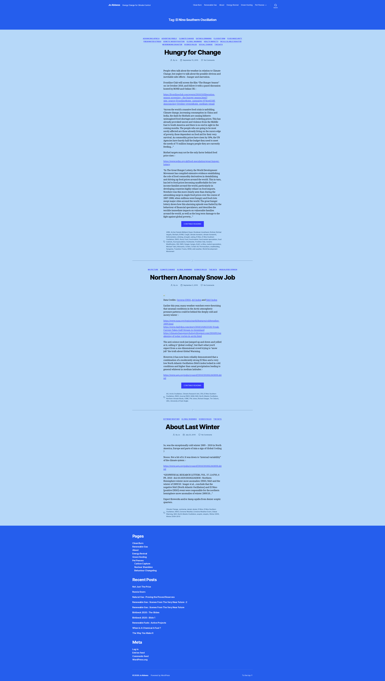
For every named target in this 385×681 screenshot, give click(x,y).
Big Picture (153, 269)
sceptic (199, 514)
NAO (197, 396)
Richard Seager (203, 399)
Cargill (186, 235)
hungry (192, 244)
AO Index (196, 300)
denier (194, 509)
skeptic (206, 514)
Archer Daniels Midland (179, 232)
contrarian (182, 509)
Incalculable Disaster (231, 41)
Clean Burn (197, 5)
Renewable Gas (210, 5)
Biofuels (175, 235)
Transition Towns (180, 249)
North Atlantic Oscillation (208, 396)
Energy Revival (232, 5)
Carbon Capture (142, 563)
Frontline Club (200, 242)
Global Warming (194, 41)
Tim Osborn (214, 399)
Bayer (190, 232)
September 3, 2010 (190, 285)
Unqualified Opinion (228, 269)
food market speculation (208, 239)
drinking (180, 237)
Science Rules (190, 44)
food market (193, 239)
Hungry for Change (192, 52)
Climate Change (186, 38)
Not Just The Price (141, 587)
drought (187, 237)
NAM (192, 396)
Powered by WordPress (160, 675)
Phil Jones (193, 399)
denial (189, 509)
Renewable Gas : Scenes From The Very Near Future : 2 (159, 602)
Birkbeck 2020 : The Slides (145, 612)
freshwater (190, 242)
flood (182, 239)
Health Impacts (211, 41)
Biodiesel (197, 232)
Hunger (186, 244)
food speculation (179, 242)
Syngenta (169, 249)
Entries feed (138, 652)
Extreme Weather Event (202, 512)
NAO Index (211, 300)
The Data (219, 44)
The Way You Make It (142, 633)
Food (186, 239)
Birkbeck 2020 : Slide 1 (143, 617)
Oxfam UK (195, 247)
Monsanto (181, 247)
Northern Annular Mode (174, 399)
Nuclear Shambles (143, 567)
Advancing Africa (151, 38)
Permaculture (204, 247)
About (221, 5)
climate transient (196, 235)
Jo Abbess (114, 5)
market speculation (214, 244)
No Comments (209, 60)
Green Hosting (247, 5)
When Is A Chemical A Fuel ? (146, 628)
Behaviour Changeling (145, 570)
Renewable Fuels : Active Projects (149, 623)
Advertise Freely (169, 38)
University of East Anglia (179, 401)
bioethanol (205, 232)
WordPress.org (140, 659)
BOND (181, 235)
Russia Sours (138, 592)
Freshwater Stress (152, 41)
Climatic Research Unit (191, 394)
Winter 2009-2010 (173, 516)
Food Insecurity (234, 38)
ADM (168, 232)
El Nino (198, 237)
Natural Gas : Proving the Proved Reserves (153, 597)
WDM (189, 249)
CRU (201, 394)
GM (177, 244)
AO (167, 394)
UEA (167, 401)
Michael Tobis (171, 247)
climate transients (209, 235)
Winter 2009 (214, 514)
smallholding (214, 247)
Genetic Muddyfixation (174, 41)
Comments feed (140, 656)
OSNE (186, 399)
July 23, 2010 (191, 435)
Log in (135, 649)
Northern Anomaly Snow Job (192, 277)
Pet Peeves (259, 5)
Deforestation (171, 237)
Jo (176, 60)
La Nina (203, 244)
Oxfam (187, 247)
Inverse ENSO (184, 300)
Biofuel (212, 232)
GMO (181, 244)
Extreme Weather (171, 419)
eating (193, 237)
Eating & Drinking (204, 38)
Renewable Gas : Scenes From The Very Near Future (158, 607)
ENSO (177, 239)
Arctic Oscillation (175, 394)
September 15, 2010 (190, 60)
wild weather (197, 249)
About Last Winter (193, 427)
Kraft (198, 244)
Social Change (206, 44)
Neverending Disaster (172, 44)
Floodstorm (219, 38)
